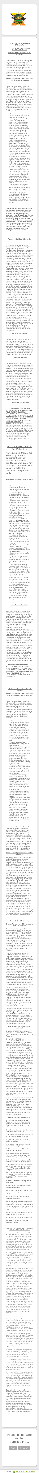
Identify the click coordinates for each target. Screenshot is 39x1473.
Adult (13, 1448)
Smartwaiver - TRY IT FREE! (25, 1472)
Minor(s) (24, 1448)
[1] (14, 1012)
